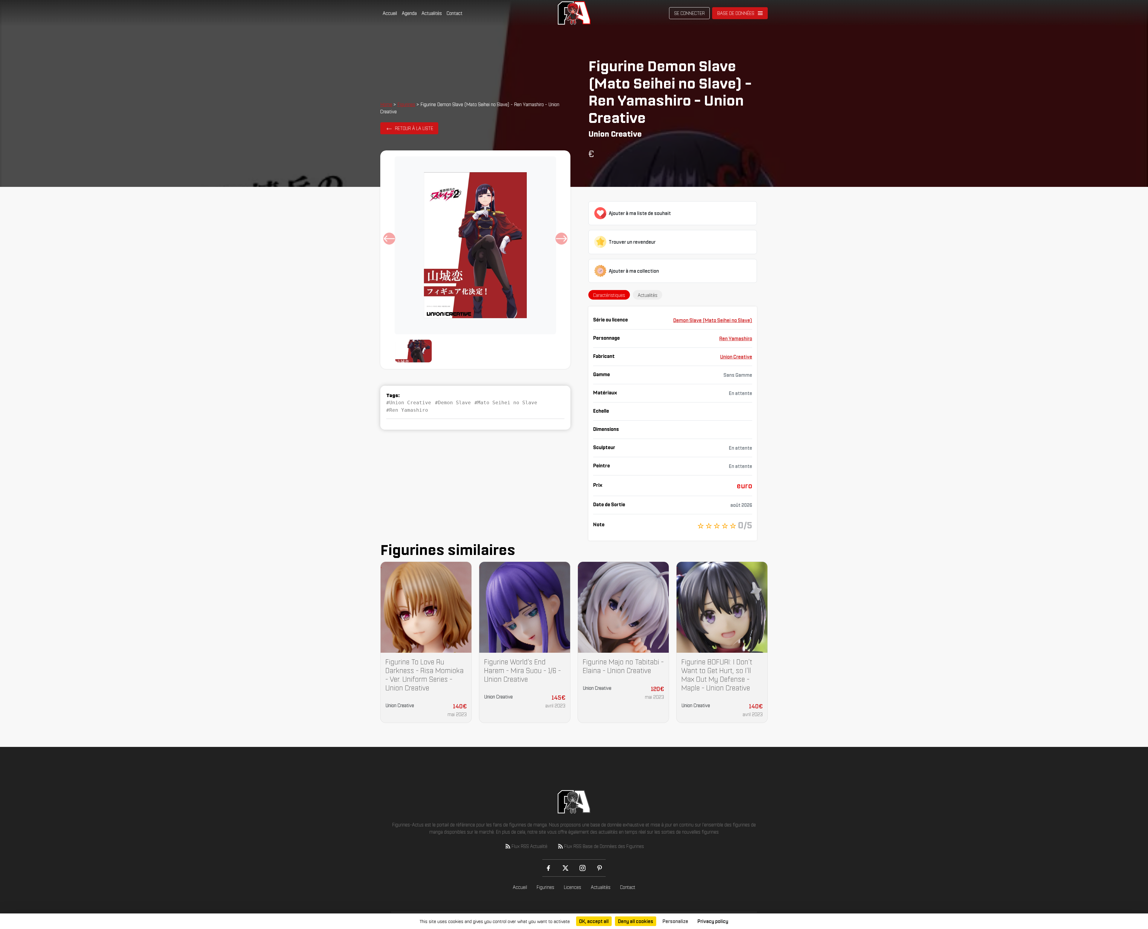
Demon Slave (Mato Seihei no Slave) (712, 320)
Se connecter (689, 13)
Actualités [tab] (647, 295)
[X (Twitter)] (565, 868)
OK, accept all (594, 921)
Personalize (675, 921)
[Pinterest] (599, 868)
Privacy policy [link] (712, 921)
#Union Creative (408, 402)
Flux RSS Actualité (529, 846)
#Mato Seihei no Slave (505, 402)
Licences (572, 887)
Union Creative (736, 357)
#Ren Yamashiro (407, 410)
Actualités (432, 13)
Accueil (390, 13)
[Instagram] (582, 868)
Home (386, 104)
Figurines (406, 104)
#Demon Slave (453, 402)
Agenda (409, 13)
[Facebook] (548, 868)
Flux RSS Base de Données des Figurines (604, 846)
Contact (454, 13)
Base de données (735, 13)
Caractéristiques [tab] (609, 295)
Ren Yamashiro (735, 338)
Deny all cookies (635, 921)
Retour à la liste (414, 128)
